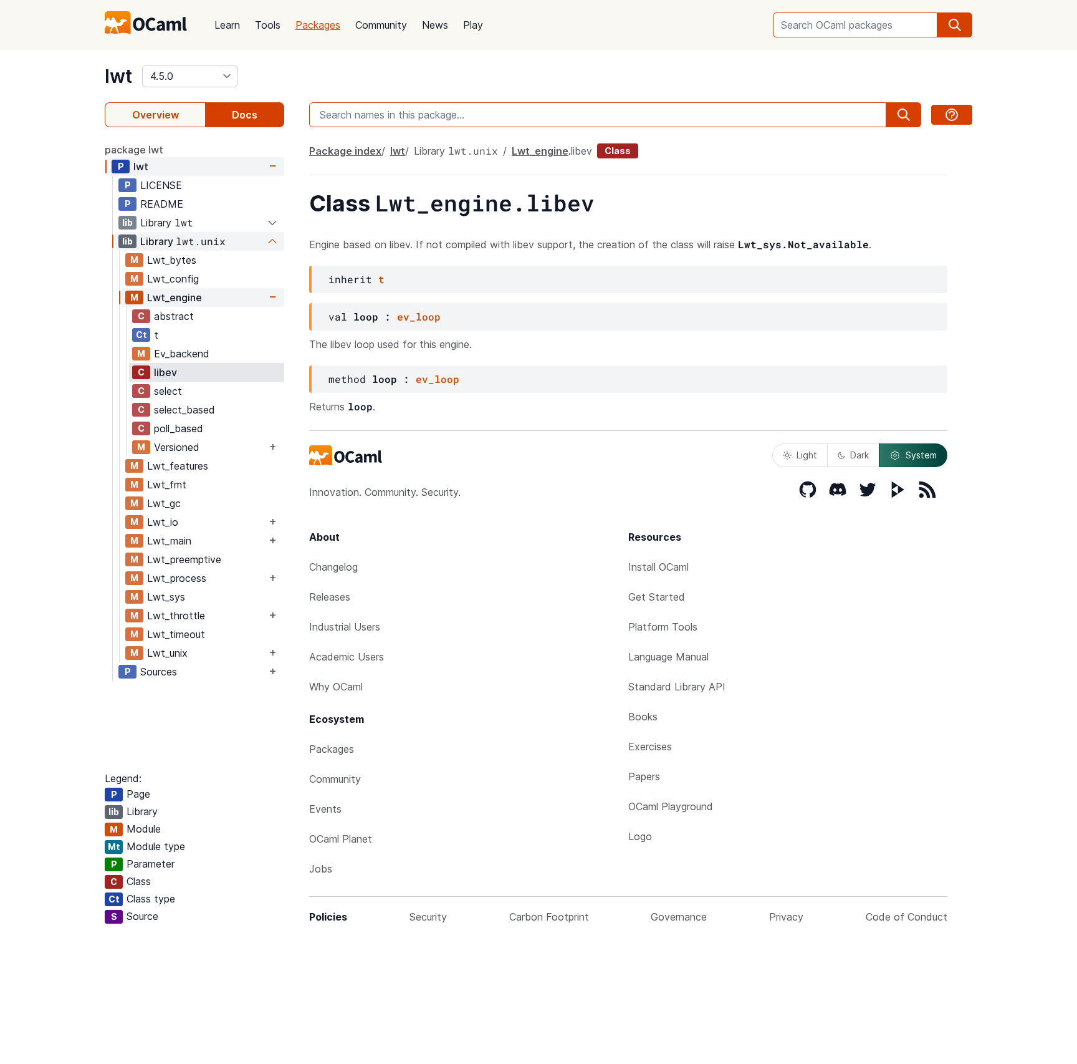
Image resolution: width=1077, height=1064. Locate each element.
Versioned (176, 447)
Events (325, 809)
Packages (317, 25)
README (161, 204)
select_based (184, 410)
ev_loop (419, 316)
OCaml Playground (670, 806)
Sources (158, 671)
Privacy (786, 917)
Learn (227, 25)
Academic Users (346, 656)
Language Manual (668, 656)
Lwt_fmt (166, 484)
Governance (679, 917)
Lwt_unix (167, 653)
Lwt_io (162, 522)
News (435, 25)
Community (381, 25)
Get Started (656, 597)
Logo (640, 836)
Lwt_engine (174, 297)
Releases (329, 597)
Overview (155, 115)
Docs (244, 115)
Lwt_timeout (176, 634)
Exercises (650, 746)
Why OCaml (336, 686)
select (168, 391)
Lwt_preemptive (184, 559)
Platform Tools (662, 627)
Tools (267, 25)
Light (807, 455)
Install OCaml (658, 567)
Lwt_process (176, 578)
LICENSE (161, 185)
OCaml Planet (340, 839)
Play (473, 25)
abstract (174, 316)
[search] (954, 24)
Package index (345, 151)
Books (643, 716)
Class (618, 150)
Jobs (320, 869)
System (921, 455)
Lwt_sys (166, 597)
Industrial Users (344, 627)
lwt (118, 76)
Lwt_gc (164, 503)
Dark (859, 455)
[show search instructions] (951, 115)
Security (428, 917)
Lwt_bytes (171, 260)
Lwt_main (169, 540)
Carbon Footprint (549, 917)
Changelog (333, 567)
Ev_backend (181, 353)
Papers (644, 776)
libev (165, 372)
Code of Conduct (906, 917)
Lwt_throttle (176, 615)
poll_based (178, 428)
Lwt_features (177, 466)
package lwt (134, 149)
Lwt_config (173, 279)
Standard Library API (676, 686)
